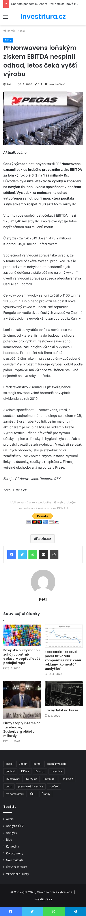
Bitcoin (23, 763)
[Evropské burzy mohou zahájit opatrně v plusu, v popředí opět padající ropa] (22, 635)
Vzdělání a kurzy (17, 874)
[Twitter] (22, 554)
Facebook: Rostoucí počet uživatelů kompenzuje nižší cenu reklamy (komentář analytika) (63, 660)
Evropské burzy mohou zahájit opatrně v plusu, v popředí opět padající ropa (21, 656)
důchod (10, 771)
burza (37, 763)
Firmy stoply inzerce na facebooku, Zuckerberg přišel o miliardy (22, 729)
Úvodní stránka (16, 867)
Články (46, 794)
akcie (9, 763)
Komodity (12, 846)
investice (56, 771)
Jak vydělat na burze (61, 710)
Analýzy (11, 832)
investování (13, 778)
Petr (9, 84)
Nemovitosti (14, 860)
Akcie (21, 31)
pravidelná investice (30, 786)
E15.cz (25, 771)
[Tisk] (54, 554)
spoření (53, 786)
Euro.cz (40, 771)
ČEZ (33, 794)
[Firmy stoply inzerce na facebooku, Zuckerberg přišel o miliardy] (22, 700)
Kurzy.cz (31, 778)
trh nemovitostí (15, 794)
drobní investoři (56, 763)
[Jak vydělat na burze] (64, 693)
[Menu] (5, 18)
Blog (9, 839)
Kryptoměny (14, 853)
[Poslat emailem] (43, 554)
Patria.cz (43, 538)
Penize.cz (67, 778)
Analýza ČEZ (15, 826)
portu (9, 786)
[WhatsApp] (32, 554)
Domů (10, 31)
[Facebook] (11, 554)
